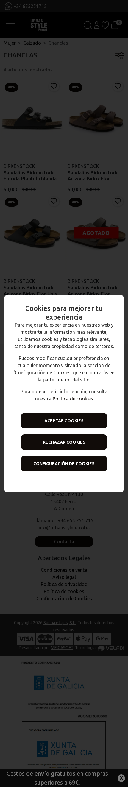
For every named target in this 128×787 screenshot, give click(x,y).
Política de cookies (73, 398)
